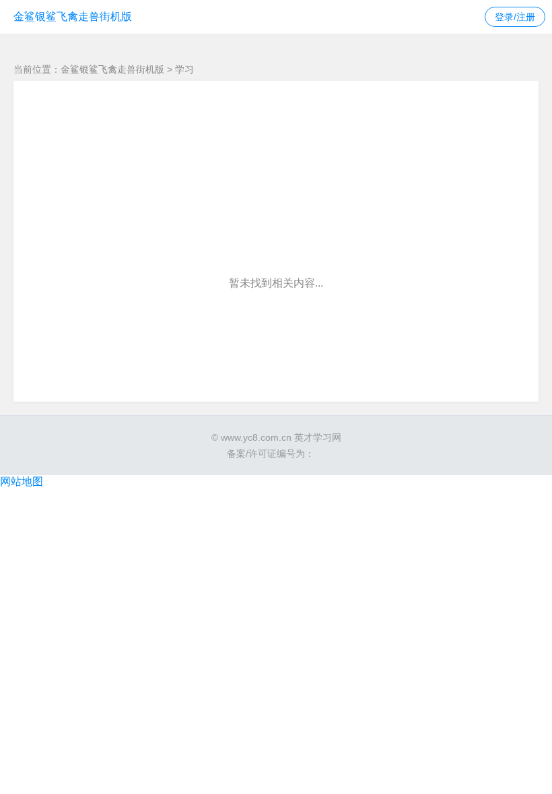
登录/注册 (515, 16)
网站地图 (21, 481)
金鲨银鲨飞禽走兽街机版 (72, 16)
